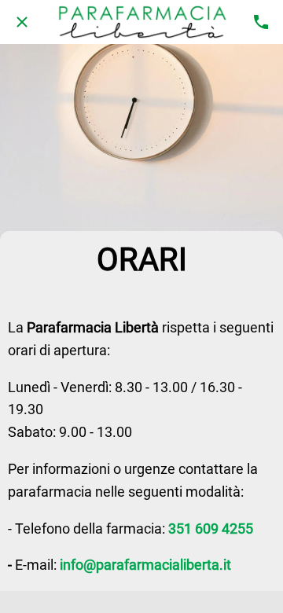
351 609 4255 (210, 528)
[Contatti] (261, 22)
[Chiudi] (22, 22)
